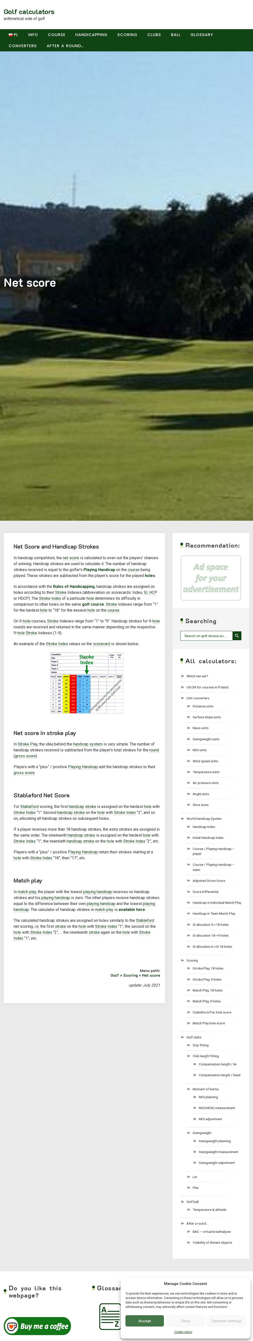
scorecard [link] (101, 643)
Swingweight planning (215, 1141)
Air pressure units (206, 783)
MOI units (200, 750)
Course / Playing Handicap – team (213, 867)
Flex (196, 1188)
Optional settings (226, 1321)
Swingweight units (206, 739)
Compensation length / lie (217, 1064)
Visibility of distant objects (212, 1242)
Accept (144, 1321)
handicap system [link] (88, 744)
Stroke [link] (60, 592)
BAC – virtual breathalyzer (212, 1232)
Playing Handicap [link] (83, 766)
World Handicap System (204, 819)
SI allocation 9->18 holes (211, 925)
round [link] (154, 750)
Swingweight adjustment (217, 1163)
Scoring (127, 35)
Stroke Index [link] (50, 598)
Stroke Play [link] (28, 744)
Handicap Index (204, 827)
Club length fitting (206, 1056)
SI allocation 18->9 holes (211, 935)
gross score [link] (25, 756)
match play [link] (27, 891)
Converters (23, 46)
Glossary (201, 35)
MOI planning (208, 1097)
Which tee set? (197, 676)
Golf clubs (194, 1037)
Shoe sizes (201, 805)
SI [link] (146, 592)
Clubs (154, 35)
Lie (195, 1177)
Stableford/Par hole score (212, 1012)
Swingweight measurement (218, 1152)
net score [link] (71, 558)
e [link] (37, 926)
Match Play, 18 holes (208, 990)
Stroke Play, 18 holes (208, 968)
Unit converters (198, 698)
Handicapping (91, 35)
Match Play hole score (209, 1023)
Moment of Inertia (206, 1089)
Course (56, 35)
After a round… (65, 46)
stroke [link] (60, 926)
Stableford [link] (29, 806)
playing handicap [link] (97, 891)
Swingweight (202, 1133)
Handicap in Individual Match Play (217, 903)
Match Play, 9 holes (207, 1001)
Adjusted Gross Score (209, 881)
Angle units (201, 794)
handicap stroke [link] (82, 806)
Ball (176, 35)
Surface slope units (207, 717)
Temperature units (206, 772)
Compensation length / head (219, 1075)
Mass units (201, 728)
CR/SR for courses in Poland (207, 687)
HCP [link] (153, 592)
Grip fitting (201, 1045)
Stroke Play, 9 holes (207, 979)
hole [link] (90, 598)
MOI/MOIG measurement (217, 1108)
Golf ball (193, 1202)
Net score (151, 975)
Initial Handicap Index (208, 838)
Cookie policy (183, 1332)
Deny (185, 1321)
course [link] (134, 569)
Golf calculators (29, 11)
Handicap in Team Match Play (214, 913)
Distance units (203, 706)
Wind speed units (205, 761)
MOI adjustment (210, 1119)
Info (33, 35)
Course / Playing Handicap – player (213, 851)
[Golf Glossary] (110, 1316)
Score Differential (205, 892)
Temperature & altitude (209, 1210)
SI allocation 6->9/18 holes (212, 947)
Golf (114, 975)
